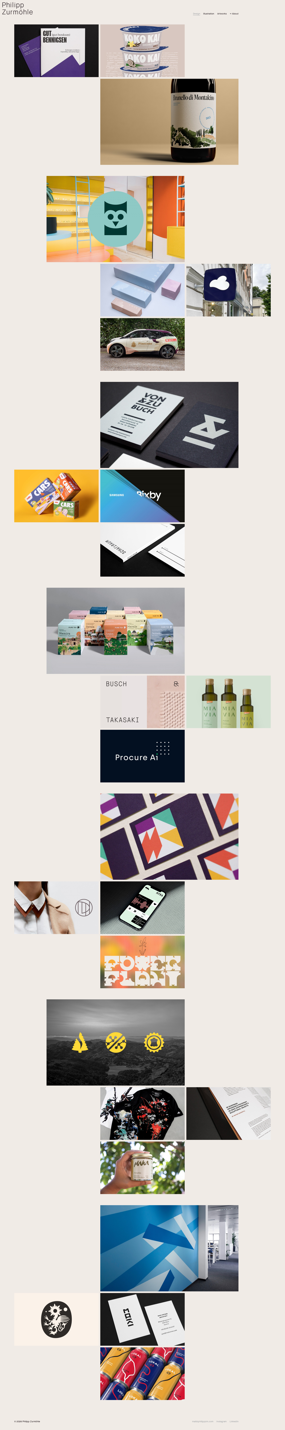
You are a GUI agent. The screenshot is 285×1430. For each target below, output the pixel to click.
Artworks (222, 13)
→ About (234, 13)
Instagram (221, 1421)
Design (196, 13)
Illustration (208, 13)
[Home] (17, 8)
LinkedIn (234, 1421)
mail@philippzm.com (202, 1421)
